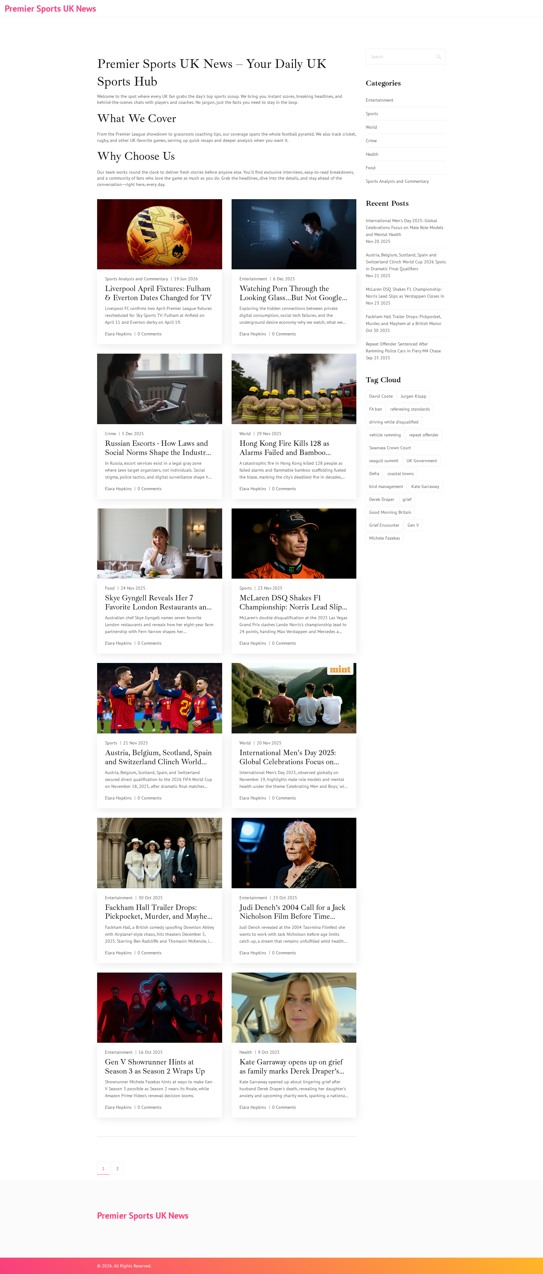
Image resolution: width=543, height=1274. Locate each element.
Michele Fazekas (384, 538)
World (245, 433)
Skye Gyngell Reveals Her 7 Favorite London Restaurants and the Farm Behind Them (158, 602)
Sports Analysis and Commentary (136, 279)
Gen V (413, 525)
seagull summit (383, 460)
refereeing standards (410, 409)
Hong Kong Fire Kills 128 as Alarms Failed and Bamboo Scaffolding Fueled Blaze (284, 448)
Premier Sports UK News (50, 8)
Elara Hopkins (118, 334)
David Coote (381, 396)
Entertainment (253, 279)
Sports (245, 588)
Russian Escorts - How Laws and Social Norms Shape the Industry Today (157, 448)
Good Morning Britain (390, 512)
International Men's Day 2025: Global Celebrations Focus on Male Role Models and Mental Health (288, 757)
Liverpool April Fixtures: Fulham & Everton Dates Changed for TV (158, 293)
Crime (110, 433)
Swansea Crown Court (390, 448)
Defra (374, 473)
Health (245, 1052)
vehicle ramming (385, 435)
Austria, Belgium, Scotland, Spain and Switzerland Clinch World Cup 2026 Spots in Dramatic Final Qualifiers (159, 757)
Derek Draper (381, 499)
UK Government (422, 460)
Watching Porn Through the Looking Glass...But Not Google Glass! (290, 293)
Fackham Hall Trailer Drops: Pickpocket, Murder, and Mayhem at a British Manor (159, 912)
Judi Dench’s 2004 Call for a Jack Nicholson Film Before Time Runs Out (292, 912)
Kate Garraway (425, 486)
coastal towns (400, 473)
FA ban (375, 409)
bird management (386, 486)
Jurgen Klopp (413, 396)
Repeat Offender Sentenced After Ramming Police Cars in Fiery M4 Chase (403, 347)
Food (110, 588)
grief (407, 499)
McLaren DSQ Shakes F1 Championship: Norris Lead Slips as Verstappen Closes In (292, 602)
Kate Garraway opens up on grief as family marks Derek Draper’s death (291, 1067)
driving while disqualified (394, 422)
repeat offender (424, 435)
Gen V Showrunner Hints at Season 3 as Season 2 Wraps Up (155, 1067)
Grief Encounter (384, 525)
